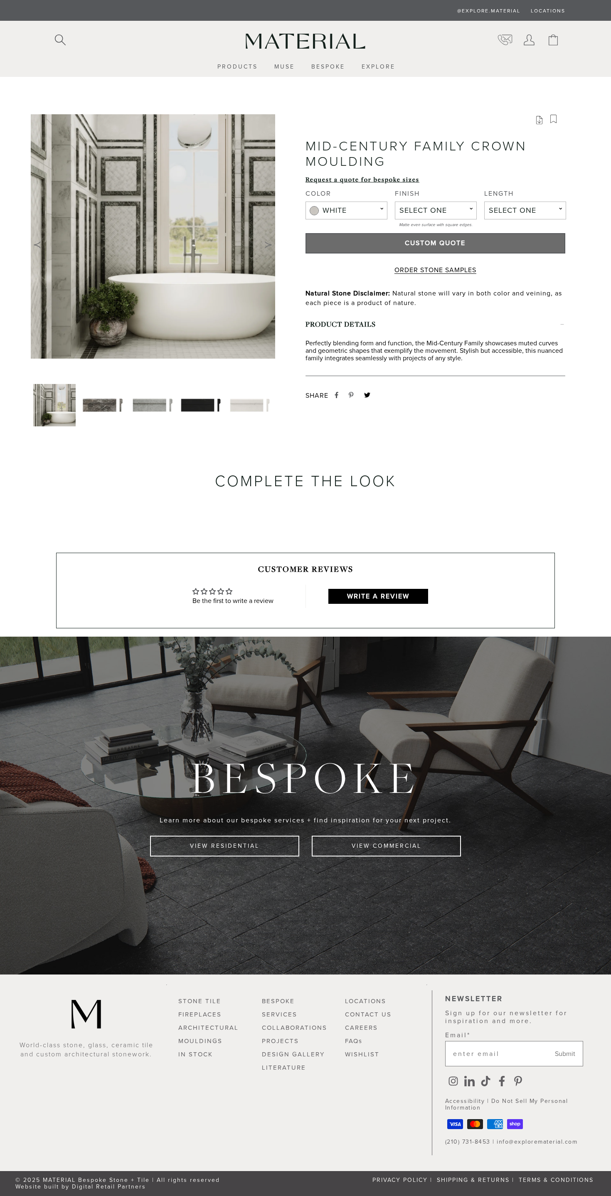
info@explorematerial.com (537, 1141)
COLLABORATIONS (294, 1027)
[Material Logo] (305, 41)
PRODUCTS (237, 67)
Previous (37, 244)
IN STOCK (195, 1054)
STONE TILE (199, 1001)
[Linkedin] (469, 1082)
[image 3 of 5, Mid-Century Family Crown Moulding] (153, 405)
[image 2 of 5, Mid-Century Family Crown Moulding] (104, 405)
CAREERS (361, 1027)
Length (499, 194)
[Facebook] (502, 1082)
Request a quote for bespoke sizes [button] (362, 179)
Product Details (341, 324)
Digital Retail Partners (109, 1186)
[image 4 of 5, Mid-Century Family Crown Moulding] (202, 405)
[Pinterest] (518, 1082)
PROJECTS (280, 1041)
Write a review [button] (378, 596)
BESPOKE (328, 67)
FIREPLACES (200, 1014)
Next (268, 244)
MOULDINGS (200, 1041)
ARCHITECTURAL (208, 1027)
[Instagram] (453, 1082)
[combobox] (346, 210)
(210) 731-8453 (467, 1141)
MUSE (284, 67)
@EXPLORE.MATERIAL (488, 11)
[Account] (529, 41)
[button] (153, 244)
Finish (407, 194)
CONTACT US (368, 1014)
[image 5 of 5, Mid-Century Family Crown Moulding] (251, 405)
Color (318, 194)
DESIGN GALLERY (293, 1054)
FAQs (353, 1041)
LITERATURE (284, 1067)
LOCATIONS (548, 11)
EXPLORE (378, 67)
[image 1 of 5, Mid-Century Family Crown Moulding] (55, 405)
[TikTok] (485, 1082)
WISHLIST (362, 1054)
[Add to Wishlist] (556, 121)
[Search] (60, 40)
